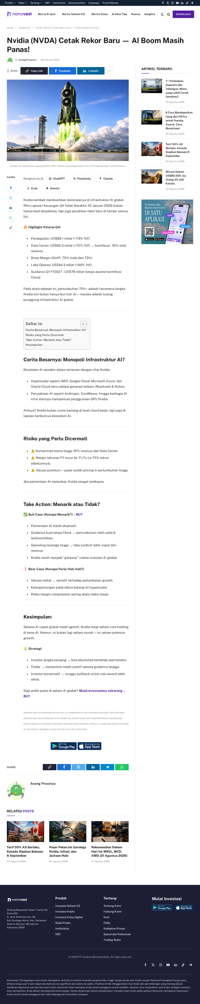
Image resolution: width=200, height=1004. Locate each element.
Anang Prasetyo (28, 59)
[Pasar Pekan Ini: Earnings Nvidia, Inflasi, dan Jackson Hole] (68, 831)
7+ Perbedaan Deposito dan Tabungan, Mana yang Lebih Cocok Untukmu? (177, 88)
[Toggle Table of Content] (81, 324)
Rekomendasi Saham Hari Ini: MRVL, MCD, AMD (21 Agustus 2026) (109, 851)
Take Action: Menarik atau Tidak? (48, 340)
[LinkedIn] (11, 208)
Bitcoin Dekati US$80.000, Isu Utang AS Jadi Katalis (176, 177)
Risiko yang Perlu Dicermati (45, 335)
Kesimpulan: (34, 344)
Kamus (135, 14)
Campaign (93, 3)
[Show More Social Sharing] (109, 71)
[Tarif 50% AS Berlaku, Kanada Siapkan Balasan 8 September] (25, 831)
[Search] (168, 14)
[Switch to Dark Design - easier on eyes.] (162, 14)
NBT (47, 3)
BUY (79, 514)
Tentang (34, 3)
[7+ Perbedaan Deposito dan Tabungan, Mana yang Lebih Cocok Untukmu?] (151, 86)
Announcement (76, 3)
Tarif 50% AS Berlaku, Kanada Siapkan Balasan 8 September (25, 851)
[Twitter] (11, 198)
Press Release (110, 3)
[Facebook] (11, 188)
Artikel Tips (119, 14)
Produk (9, 3)
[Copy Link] (11, 228)
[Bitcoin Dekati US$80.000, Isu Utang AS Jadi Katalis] (151, 176)
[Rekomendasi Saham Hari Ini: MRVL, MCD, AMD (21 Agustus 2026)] (110, 831)
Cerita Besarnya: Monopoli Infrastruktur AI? (56, 330)
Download (183, 14)
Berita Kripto (47, 14)
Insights (149, 14)
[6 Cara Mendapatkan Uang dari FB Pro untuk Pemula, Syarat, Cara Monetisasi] (151, 117)
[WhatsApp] (11, 218)
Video (21, 3)
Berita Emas (100, 14)
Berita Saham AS (73, 14)
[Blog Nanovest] (19, 14)
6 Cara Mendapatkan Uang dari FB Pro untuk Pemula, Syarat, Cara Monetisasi (179, 120)
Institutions (59, 3)
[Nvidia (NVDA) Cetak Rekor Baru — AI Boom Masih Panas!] (68, 160)
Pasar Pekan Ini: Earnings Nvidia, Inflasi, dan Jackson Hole (67, 851)
